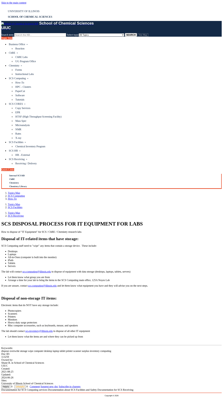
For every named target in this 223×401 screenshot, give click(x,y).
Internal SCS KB (17, 175)
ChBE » (13, 52)
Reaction (19, 48)
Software (20, 95)
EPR (17, 112)
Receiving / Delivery (26, 163)
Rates (18, 133)
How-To (19, 82)
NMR (18, 129)
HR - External (22, 155)
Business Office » (18, 44)
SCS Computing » (18, 78)
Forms (18, 69)
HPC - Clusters (23, 86)
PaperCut (20, 91)
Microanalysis (22, 125)
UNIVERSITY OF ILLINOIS (24, 11)
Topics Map (14, 192)
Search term (7, 34)
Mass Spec (20, 120)
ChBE (12, 179)
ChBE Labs (21, 57)
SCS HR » (15, 150)
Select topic (73, 34)
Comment (35, 386)
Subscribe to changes (69, 386)
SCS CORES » (17, 103)
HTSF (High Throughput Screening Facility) (38, 116)
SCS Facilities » (17, 142)
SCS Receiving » (18, 159)
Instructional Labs (24, 74)
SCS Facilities (15, 207)
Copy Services (22, 108)
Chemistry (14, 183)
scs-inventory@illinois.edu (39, 331)
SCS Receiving (16, 215)
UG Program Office (25, 61)
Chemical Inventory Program (30, 146)
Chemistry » (15, 65)
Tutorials (19, 99)
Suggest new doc (49, 386)
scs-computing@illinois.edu (36, 271)
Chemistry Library (18, 186)
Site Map (143, 35)
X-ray (18, 138)
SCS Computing (16, 195)
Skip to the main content (13, 2)
